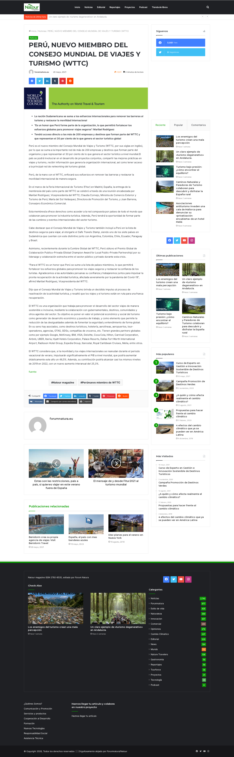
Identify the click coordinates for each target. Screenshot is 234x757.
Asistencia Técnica (33, 738)
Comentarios (198, 124)
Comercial (156, 624)
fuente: (33, 371)
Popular (178, 124)
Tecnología (156, 680)
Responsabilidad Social (35, 733)
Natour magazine (63, 382)
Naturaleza (156, 613)
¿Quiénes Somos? (33, 703)
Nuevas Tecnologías (34, 728)
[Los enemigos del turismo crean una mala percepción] (165, 141)
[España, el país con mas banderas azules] (86, 524)
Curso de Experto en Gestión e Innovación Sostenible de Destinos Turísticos (189, 368)
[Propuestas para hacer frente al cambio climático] (165, 414)
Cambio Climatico (160, 634)
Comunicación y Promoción (38, 708)
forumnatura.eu (42, 72)
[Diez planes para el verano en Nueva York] (125, 523)
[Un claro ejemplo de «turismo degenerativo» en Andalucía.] (165, 156)
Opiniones (156, 629)
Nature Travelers (159, 654)
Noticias (89, 7)
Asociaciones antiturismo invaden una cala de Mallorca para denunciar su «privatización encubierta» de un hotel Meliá (190, 213)
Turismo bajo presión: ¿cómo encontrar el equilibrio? (75, 16)
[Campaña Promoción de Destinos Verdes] (165, 386)
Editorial (101, 7)
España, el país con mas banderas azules (83, 539)
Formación (29, 723)
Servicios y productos (35, 713)
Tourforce (156, 669)
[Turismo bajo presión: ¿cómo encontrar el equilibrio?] (165, 171)
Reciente (161, 124)
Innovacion (156, 618)
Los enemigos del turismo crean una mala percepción (190, 139)
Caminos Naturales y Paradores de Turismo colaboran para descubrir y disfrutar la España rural (189, 188)
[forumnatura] (32, 7)
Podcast (143, 7)
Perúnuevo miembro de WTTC (101, 382)
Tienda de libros (160, 7)
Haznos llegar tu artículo (84, 716)
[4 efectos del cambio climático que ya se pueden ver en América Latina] (165, 429)
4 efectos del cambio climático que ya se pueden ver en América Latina (189, 430)
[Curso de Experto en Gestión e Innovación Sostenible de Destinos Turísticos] (165, 368)
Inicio (77, 7)
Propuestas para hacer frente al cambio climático (189, 413)
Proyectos (130, 7)
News (153, 644)
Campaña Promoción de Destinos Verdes (190, 383)
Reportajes (115, 7)
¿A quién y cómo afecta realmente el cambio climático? (190, 398)
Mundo (154, 649)
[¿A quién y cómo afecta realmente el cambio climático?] (165, 398)
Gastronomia (157, 659)
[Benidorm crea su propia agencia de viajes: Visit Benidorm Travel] (46, 524)
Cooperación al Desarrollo (37, 718)
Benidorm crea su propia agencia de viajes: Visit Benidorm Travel (43, 540)
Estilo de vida (157, 608)
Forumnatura (157, 603)
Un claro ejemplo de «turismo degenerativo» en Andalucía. (190, 154)
